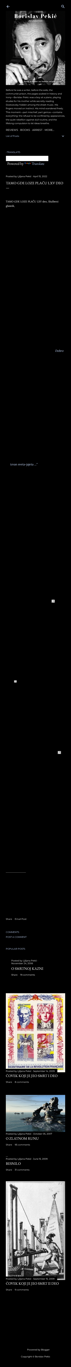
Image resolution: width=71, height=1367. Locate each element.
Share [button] (9, 919)
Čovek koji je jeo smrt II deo (32, 1283)
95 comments (22, 1144)
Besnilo (13, 1163)
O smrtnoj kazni (27, 968)
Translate (38, 163)
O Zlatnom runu (22, 1138)
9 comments (22, 1289)
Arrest (37, 130)
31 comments (22, 1169)
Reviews (12, 130)
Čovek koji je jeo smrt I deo (32, 1075)
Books (25, 130)
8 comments (22, 1082)
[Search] (63, 5)
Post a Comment (16, 937)
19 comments (27, 974)
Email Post (21, 919)
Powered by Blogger (38, 1349)
